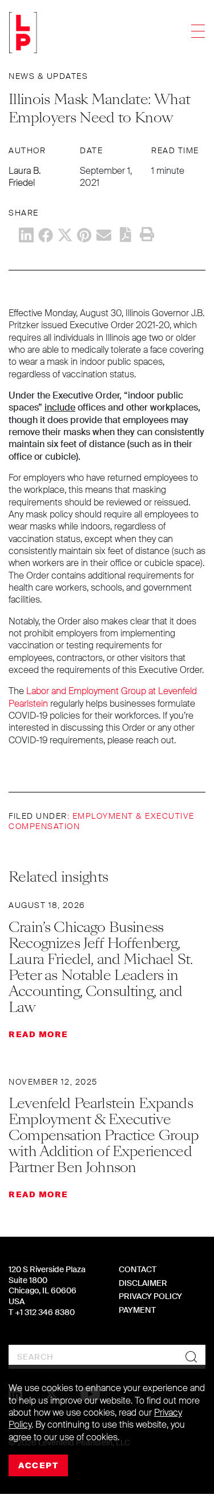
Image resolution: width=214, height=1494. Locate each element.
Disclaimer (143, 1283)
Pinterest (84, 235)
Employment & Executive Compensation (102, 821)
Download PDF (125, 234)
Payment (137, 1310)
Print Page (146, 234)
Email (103, 235)
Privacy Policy (150, 1296)
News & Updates (48, 76)
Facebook (45, 235)
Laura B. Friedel (25, 177)
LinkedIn (26, 235)
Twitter (65, 235)
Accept (38, 1465)
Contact (137, 1269)
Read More (38, 1034)
